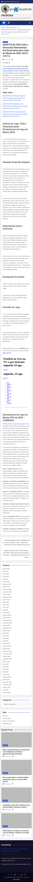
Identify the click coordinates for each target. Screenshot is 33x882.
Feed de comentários (9, 721)
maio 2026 (6, 576)
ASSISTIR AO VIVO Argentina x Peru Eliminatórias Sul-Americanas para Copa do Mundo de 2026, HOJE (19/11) (15, 106)
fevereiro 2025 (7, 615)
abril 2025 (5, 610)
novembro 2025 (7, 592)
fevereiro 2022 (7, 692)
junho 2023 (6, 667)
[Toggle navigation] (8, 23)
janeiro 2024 (6, 648)
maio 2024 (6, 638)
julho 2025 (6, 602)
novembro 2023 (7, 654)
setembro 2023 (7, 659)
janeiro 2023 (6, 679)
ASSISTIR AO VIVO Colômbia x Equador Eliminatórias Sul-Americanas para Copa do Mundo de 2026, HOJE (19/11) (15, 114)
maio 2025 (6, 607)
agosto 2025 (6, 599)
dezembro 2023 (7, 651)
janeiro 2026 (6, 587)
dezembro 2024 (7, 620)
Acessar (5, 716)
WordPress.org (7, 723)
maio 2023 (6, 669)
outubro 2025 (6, 594)
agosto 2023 (6, 661)
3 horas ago (7, 756)
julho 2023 (6, 664)
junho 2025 (6, 605)
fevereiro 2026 (7, 584)
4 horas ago (7, 784)
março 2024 (6, 643)
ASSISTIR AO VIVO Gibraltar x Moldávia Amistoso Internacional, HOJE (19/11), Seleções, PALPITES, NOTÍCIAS (14, 98)
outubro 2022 (6, 687)
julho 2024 (6, 633)
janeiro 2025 (6, 618)
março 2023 (6, 674)
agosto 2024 (6, 630)
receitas (5, 42)
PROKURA (7, 15)
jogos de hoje (7, 353)
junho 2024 (6, 636)
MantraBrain (16, 879)
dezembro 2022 (7, 682)
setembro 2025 (7, 597)
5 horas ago (7, 809)
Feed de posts (7, 718)
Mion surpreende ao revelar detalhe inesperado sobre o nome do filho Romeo (16, 779)
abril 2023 (5, 672)
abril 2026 (5, 579)
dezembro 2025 (7, 589)
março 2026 (6, 581)
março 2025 (6, 612)
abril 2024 (5, 641)
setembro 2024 (7, 628)
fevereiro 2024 (7, 646)
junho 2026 (6, 574)
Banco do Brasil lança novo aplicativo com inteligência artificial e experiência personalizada (16, 752)
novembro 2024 (7, 623)
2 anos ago (7, 59)
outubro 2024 (6, 625)
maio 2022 (6, 690)
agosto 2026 (6, 569)
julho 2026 (6, 571)
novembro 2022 (7, 685)
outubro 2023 (6, 656)
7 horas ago (7, 835)
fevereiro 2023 (7, 677)
